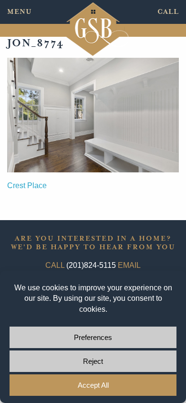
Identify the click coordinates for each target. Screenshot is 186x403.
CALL (168, 12)
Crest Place (27, 185)
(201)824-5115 (91, 265)
